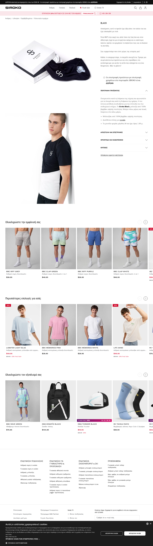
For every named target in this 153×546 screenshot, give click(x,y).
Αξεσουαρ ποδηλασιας (28, 483)
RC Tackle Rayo (121, 424)
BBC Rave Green (14, 424)
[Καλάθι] (140, 7)
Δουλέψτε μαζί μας (20, 518)
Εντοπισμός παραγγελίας (22, 514)
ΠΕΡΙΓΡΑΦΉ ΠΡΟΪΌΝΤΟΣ (110, 90)
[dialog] (76, 533)
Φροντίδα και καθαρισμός (112, 140)
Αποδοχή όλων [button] (135, 533)
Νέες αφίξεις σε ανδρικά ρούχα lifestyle (119, 476)
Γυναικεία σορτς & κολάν (29, 469)
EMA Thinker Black (87, 424)
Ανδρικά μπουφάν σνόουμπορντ (90, 468)
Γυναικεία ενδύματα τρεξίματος (60, 477)
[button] (51, 539)
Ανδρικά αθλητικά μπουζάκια (60, 481)
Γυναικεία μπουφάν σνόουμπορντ (91, 471)
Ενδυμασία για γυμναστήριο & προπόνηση (57, 463)
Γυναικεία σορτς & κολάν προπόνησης (58, 486)
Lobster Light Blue (16, 348)
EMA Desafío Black (51, 424)
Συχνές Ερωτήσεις (47, 518)
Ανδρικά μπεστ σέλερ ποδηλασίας (120, 471)
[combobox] (147, 524)
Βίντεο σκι (73, 518)
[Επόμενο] (146, 222)
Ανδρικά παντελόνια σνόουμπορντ (91, 475)
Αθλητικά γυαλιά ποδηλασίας (30, 479)
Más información (11, 537)
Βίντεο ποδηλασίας (76, 514)
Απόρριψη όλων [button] (111, 533)
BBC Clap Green (50, 271)
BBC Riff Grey (13, 271)
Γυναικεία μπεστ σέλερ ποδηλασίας (116, 466)
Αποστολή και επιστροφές (112, 132)
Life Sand (118, 348)
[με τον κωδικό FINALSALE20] (95, 13)
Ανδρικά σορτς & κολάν (28, 465)
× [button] (150, 524)
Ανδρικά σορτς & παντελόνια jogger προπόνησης (60, 492)
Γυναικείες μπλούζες (27, 476)
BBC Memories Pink (51, 348)
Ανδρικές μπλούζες (27, 472)
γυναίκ (122, 120)
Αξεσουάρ (82, 488)
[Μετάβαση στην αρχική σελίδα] (13, 8)
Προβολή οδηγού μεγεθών (112, 155)
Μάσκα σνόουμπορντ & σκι (88, 484)
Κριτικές (104, 148)
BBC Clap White (121, 271)
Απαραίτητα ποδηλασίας (116, 486)
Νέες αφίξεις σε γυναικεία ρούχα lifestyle (119, 481)
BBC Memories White (88, 348)
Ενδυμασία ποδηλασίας (31, 461)
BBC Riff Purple (86, 271)
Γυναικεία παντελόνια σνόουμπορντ (86, 480)
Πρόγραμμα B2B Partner (50, 514)
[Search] (135, 8)
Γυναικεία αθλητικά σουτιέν (59, 470)
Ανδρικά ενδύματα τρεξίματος (60, 474)
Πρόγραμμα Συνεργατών (49, 510)
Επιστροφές (17, 510)
